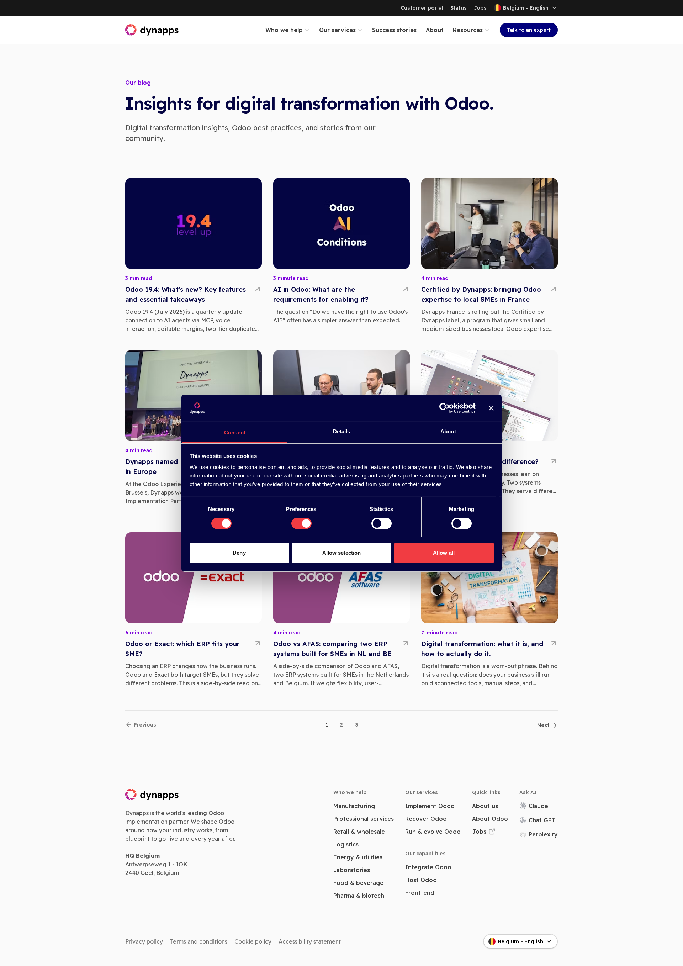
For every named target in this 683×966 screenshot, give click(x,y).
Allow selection (341, 553)
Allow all (444, 553)
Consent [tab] (234, 432)
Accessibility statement (310, 941)
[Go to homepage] (152, 30)
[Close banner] (491, 408)
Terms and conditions (198, 941)
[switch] (301, 523)
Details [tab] (341, 431)
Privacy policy (144, 941)
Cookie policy (252, 941)
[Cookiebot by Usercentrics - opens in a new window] (444, 408)
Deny (239, 553)
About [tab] (448, 431)
